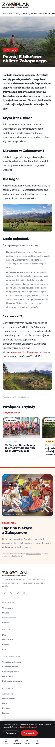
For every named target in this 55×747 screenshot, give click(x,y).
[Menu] (49, 741)
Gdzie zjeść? (7, 676)
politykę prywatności (33, 553)
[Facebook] (4, 593)
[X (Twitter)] (17, 593)
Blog (18, 13)
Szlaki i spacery (9, 617)
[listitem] (21, 437)
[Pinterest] (24, 593)
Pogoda (5, 644)
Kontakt (5, 713)
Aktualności (7, 694)
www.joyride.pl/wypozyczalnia (28, 352)
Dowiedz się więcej (28, 727)
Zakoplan (8, 13)
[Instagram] (11, 593)
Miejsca (5, 612)
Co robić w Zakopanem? (12, 662)
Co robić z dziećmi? (10, 666)
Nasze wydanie (8, 698)
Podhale (5, 622)
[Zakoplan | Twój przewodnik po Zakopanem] (15, 5)
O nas (4, 703)
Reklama (6, 708)
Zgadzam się (29, 733)
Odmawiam (11, 733)
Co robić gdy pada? (10, 671)
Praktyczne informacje (12, 681)
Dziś (4, 635)
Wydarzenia (7, 608)
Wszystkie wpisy (12, 412)
